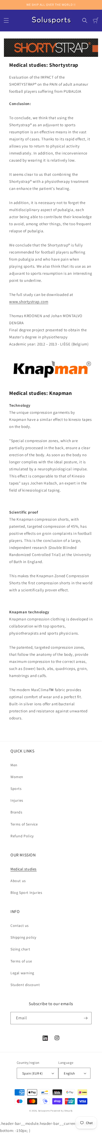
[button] (6, 20)
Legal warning (22, 973)
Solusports (44, 1110)
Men (14, 765)
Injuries (16, 800)
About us (18, 880)
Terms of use (21, 961)
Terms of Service (24, 824)
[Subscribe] (85, 1018)
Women (16, 776)
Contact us (19, 925)
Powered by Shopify (61, 1110)
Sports (16, 788)
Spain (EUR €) (32, 1073)
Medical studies (23, 869)
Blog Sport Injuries (26, 892)
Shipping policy (23, 937)
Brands (16, 812)
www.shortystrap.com (28, 301)
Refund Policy (22, 836)
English (69, 1073)
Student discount (25, 984)
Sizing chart (20, 949)
